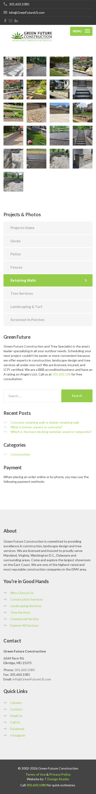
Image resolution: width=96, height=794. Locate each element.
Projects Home (22, 228)
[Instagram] (10, 21)
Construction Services (26, 599)
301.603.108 (61, 374)
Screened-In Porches (27, 320)
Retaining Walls (23, 280)
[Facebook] (5, 21)
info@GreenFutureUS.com (32, 679)
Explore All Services (24, 625)
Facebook (17, 729)
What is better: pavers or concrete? (36, 427)
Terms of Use (35, 774)
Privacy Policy (60, 774)
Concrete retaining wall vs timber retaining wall (44, 422)
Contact (16, 709)
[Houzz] (16, 21)
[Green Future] (31, 31)
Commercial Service (24, 619)
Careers (16, 703)
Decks (15, 241)
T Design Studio (56, 779)
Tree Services (21, 293)
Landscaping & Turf (26, 306)
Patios (15, 254)
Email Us (16, 716)
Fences (16, 267)
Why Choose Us (22, 593)
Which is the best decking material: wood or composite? (51, 432)
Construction (20, 454)
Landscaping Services (25, 606)
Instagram (17, 735)
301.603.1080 (25, 670)
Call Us (15, 722)
